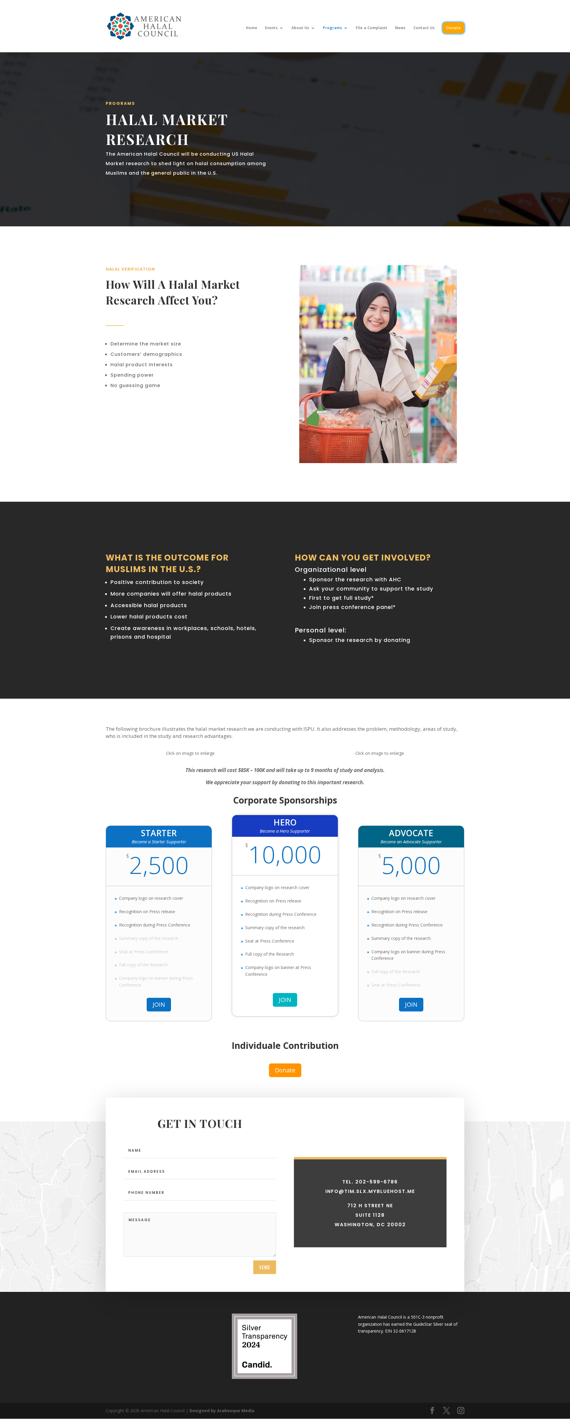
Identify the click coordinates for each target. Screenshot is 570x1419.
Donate (453, 27)
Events (271, 28)
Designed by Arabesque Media (221, 1410)
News (400, 28)
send (264, 1267)
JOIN (159, 1004)
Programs (332, 28)
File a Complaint (371, 28)
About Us (300, 28)
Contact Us (424, 28)
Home (251, 28)
